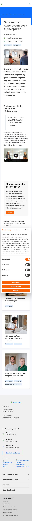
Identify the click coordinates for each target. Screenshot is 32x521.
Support (6, 485)
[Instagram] (12, 422)
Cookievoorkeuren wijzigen (10, 515)
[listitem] (16, 433)
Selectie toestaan (16, 286)
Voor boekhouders (10, 480)
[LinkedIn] (8, 422)
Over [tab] (26, 230)
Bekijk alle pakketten (13, 453)
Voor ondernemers (10, 474)
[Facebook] (3, 422)
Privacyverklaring (7, 512)
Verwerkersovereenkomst (10, 509)
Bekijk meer (10, 212)
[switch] (27, 264)
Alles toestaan (16, 282)
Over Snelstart (9, 490)
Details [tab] (17, 230)
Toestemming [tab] (6, 230)
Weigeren (16, 290)
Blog (7, 14)
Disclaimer (5, 501)
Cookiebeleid (6, 504)
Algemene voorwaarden (9, 507)
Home (2, 14)
